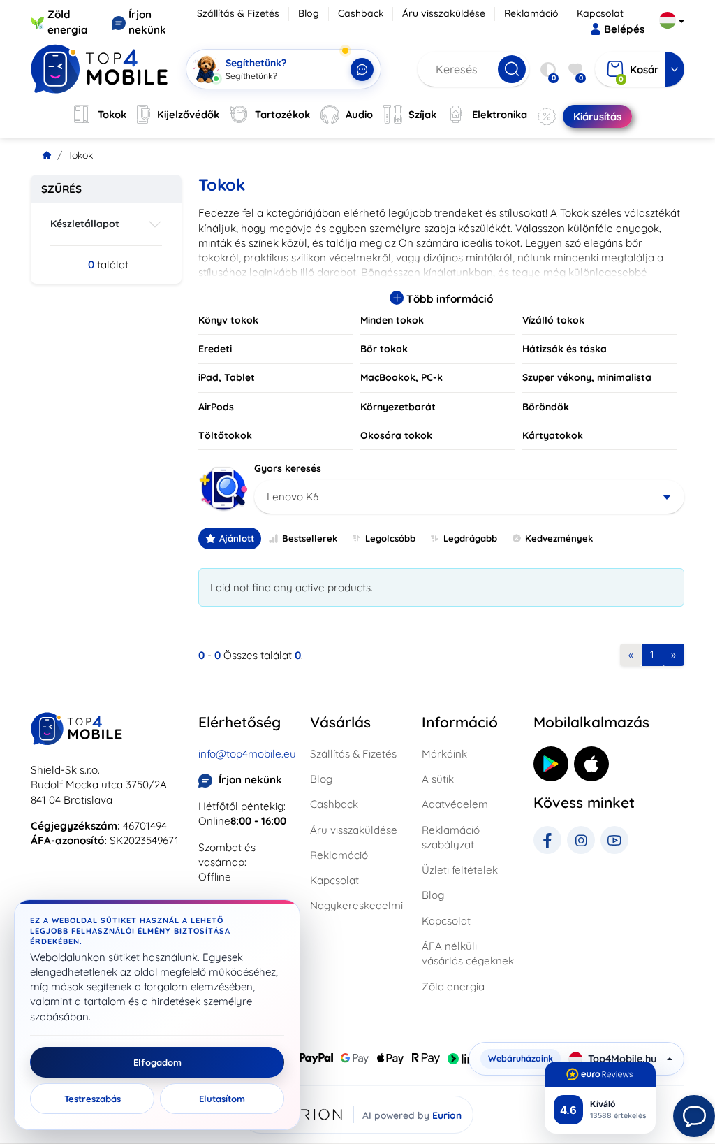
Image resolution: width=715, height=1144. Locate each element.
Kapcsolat (600, 13)
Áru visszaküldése (443, 13)
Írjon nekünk (250, 779)
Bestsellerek (309, 538)
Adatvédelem (455, 804)
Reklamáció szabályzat (451, 837)
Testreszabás (92, 1098)
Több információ (448, 298)
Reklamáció (531, 13)
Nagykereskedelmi (356, 905)
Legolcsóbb (390, 538)
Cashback (361, 13)
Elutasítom (222, 1098)
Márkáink (444, 753)
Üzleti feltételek (460, 869)
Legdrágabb (470, 538)
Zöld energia (453, 986)
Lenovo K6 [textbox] (292, 496)
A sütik (438, 778)
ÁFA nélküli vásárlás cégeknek (468, 953)
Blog (308, 13)
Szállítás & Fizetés (238, 13)
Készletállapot (84, 223)
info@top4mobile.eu (247, 753)
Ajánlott (236, 538)
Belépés (624, 29)
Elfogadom (157, 1062)
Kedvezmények (559, 538)
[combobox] (469, 497)
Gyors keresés (287, 468)
